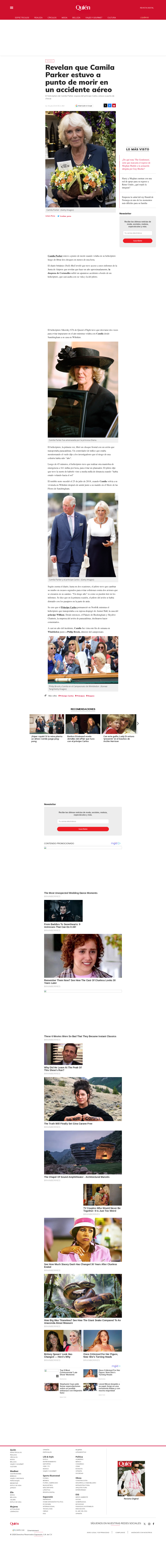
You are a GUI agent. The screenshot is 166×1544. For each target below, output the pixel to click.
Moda (64, 17)
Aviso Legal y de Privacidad (98, 1532)
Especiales (47, 1452)
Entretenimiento (49, 1462)
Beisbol (46, 1480)
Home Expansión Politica (53, 1502)
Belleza (76, 17)
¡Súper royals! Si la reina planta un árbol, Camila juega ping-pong (46, 738)
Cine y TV (46, 1466)
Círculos (52, 17)
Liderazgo (14, 1511)
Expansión (48, 1497)
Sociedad (79, 1473)
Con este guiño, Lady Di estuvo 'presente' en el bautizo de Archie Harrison (118, 738)
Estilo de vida (15, 1502)
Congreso (80, 1464)
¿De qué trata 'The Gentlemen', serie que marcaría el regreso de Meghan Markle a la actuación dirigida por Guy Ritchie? (136, 164)
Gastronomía (15, 1474)
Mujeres (14, 1506)
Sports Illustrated (51, 1475)
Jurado (13, 1488)
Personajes (15, 1481)
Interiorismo (81, 1490)
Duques (91, 696)
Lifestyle (46, 1490)
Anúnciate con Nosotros (141, 1532)
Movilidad (80, 1504)
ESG (44, 1513)
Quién (13, 1450)
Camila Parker (55, 255)
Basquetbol (48, 1485)
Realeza (38, 17)
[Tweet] (105, 105)
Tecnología (47, 1509)
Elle (11, 1492)
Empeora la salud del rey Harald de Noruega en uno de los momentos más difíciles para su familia (137, 200)
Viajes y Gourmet (17, 1464)
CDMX (78, 1466)
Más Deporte (48, 1487)
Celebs (13, 1500)
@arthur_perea (65, 216)
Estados (79, 1469)
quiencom (151, 1523)
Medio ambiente (82, 1497)
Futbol (46, 1478)
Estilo (45, 1459)
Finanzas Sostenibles (84, 1506)
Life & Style (48, 1456)
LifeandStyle (81, 1452)
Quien (144, 1524)
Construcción (81, 1480)
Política (79, 1456)
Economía (47, 1504)
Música (46, 1469)
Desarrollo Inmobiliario (86, 1483)
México (78, 1462)
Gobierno (79, 1459)
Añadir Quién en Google (85, 106)
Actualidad (15, 1509)
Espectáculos (22, 17)
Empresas (47, 1499)
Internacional (49, 1506)
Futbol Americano (50, 1483)
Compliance (120, 1532)
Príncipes (80, 696)
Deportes (47, 1464)
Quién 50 (145, 17)
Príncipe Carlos (69, 607)
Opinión (46, 1450)
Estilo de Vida (15, 1485)
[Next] (137, 723)
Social (78, 1499)
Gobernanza (81, 1502)
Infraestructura (83, 1485)
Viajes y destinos (17, 1478)
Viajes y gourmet (93, 17)
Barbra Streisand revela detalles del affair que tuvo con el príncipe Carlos (80, 738)
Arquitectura (81, 1487)
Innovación (80, 1509)
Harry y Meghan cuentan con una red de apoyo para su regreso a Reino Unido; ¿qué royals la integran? (137, 183)
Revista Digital (147, 8)
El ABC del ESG (81, 1511)
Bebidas (13, 1476)
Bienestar (14, 1483)
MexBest (14, 1471)
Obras (45, 1511)
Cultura (112, 17)
